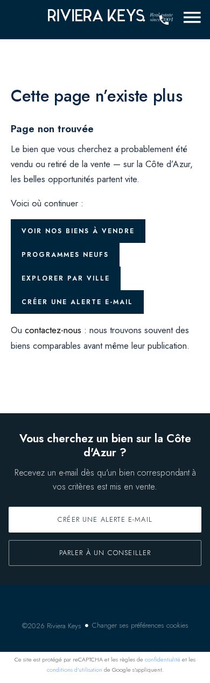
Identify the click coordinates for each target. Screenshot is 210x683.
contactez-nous (53, 329)
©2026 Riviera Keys (51, 626)
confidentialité (162, 659)
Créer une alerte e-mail (77, 302)
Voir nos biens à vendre (78, 231)
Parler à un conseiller (105, 553)
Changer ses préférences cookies (140, 625)
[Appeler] (164, 20)
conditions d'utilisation (74, 669)
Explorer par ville (66, 278)
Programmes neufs (65, 255)
